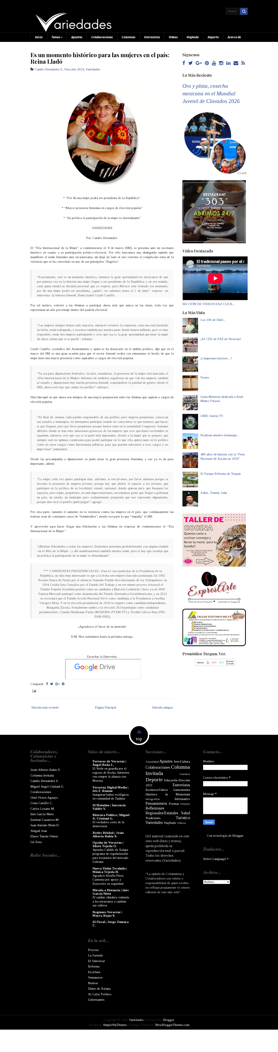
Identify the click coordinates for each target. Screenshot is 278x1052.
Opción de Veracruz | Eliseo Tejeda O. (108, 844)
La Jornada (95, 955)
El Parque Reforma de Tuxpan (220, 473)
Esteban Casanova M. (44, 819)
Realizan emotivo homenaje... (219, 435)
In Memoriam (177, 794)
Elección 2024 (74, 69)
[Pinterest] (207, 63)
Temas (56, 37)
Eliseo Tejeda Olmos (44, 836)
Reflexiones (155, 808)
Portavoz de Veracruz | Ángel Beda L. (109, 763)
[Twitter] (190, 63)
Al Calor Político (99, 994)
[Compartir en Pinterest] (63, 684)
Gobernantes (96, 999)
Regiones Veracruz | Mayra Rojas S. (107, 913)
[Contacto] (235, 63)
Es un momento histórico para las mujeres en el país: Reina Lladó (99, 58)
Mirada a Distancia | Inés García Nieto (111, 891)
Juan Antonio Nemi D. (44, 825)
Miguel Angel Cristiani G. (47, 786)
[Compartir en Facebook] (47, 684)
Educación (171, 780)
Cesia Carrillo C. (41, 803)
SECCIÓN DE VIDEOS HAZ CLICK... (208, 304)
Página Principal (105, 707)
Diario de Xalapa (99, 988)
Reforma (93, 966)
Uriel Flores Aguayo (44, 797)
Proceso (93, 950)
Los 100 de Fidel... (212, 320)
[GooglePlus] (199, 63)
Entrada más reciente (45, 707)
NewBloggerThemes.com (172, 1025)
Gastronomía (181, 789)
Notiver (93, 983)
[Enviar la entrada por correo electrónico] (33, 690)
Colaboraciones (102, 37)
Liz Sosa (36, 842)
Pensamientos (156, 803)
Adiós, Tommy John (213, 492)
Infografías (153, 799)
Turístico (183, 818)
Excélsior (94, 972)
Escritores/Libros (157, 789)
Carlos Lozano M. (42, 808)
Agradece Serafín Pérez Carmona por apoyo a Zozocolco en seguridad (108, 879)
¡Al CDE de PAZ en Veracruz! (220, 339)
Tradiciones (153, 818)
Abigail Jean (38, 831)
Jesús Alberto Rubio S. (45, 770)
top (139, 738)
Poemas (174, 803)
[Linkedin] (228, 63)
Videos (173, 37)
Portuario (185, 803)
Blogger (237, 835)
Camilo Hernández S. (49, 69)
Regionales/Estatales (162, 813)
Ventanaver (95, 977)
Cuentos (185, 774)
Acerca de (234, 37)
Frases (204, 377)
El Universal (96, 961)
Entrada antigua (162, 707)
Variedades (93, 69)
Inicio (39, 37)
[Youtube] (214, 63)
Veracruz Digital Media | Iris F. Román (110, 789)
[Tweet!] (51, 684)
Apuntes (76, 37)
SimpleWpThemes (115, 1025)
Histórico (151, 794)
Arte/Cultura (182, 761)
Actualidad (152, 761)
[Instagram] (221, 63)
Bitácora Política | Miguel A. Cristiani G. (111, 816)
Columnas (128, 37)
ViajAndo (193, 37)
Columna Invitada (42, 775)
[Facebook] (183, 63)
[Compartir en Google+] (57, 684)
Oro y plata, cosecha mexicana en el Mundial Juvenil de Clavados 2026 (211, 93)
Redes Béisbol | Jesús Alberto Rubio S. (108, 834)
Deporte (213, 37)
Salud (185, 813)
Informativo (182, 799)
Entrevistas (152, 37)
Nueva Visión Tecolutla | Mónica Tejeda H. (110, 870)
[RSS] (243, 63)
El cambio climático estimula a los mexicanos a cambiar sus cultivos (111, 901)
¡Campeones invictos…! (216, 358)
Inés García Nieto (42, 814)
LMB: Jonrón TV (211, 416)
